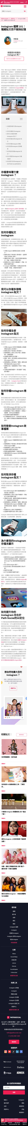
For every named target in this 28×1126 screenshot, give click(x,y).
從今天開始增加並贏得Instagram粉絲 (11, 660)
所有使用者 (14, 942)
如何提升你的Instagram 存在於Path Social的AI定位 (14, 163)
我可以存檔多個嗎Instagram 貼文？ (12, 135)
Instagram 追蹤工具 (14, 1003)
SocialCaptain (14, 969)
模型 (14, 924)
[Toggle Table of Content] (20, 119)
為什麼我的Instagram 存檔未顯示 (14, 158)
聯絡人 (6, 1100)
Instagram (14, 930)
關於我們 (6, 1103)
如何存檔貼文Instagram (13, 131)
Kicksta (14, 966)
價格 (23, 1103)
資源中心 (13, 18)
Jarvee (14, 963)
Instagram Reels (15, 381)
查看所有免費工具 (14, 1010)
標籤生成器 (14, 994)
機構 (14, 911)
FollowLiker (14, 972)
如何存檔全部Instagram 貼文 (14, 140)
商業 (14, 917)
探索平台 (13, 688)
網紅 (14, 920)
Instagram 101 (17, 41)
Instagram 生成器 (14, 997)
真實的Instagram (14, 933)
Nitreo (14, 953)
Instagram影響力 (19, 88)
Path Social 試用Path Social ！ (14, 58)
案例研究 (21, 1106)
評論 (23, 1109)
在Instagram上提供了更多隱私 (15, 208)
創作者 (14, 914)
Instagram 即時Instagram (14, 936)
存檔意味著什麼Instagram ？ (14, 128)
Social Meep (14, 957)
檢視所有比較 (14, 975)
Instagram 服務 (14, 927)
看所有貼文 (21, 734)
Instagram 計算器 (14, 988)
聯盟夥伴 (21, 1112)
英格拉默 (14, 960)
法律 (5, 1106)
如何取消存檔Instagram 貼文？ (14, 153)
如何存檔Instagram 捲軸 (14, 144)
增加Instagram (4, 18)
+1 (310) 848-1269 (14, 1036)
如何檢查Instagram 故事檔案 (14, 148)
